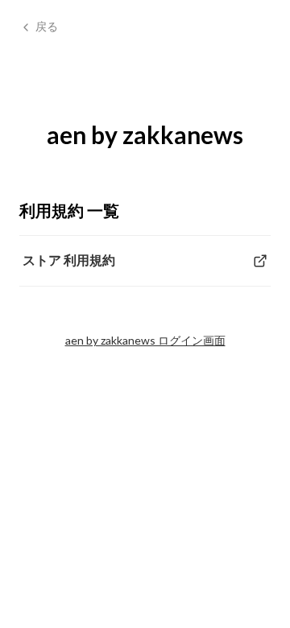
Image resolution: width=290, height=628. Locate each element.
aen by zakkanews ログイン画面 (145, 340)
